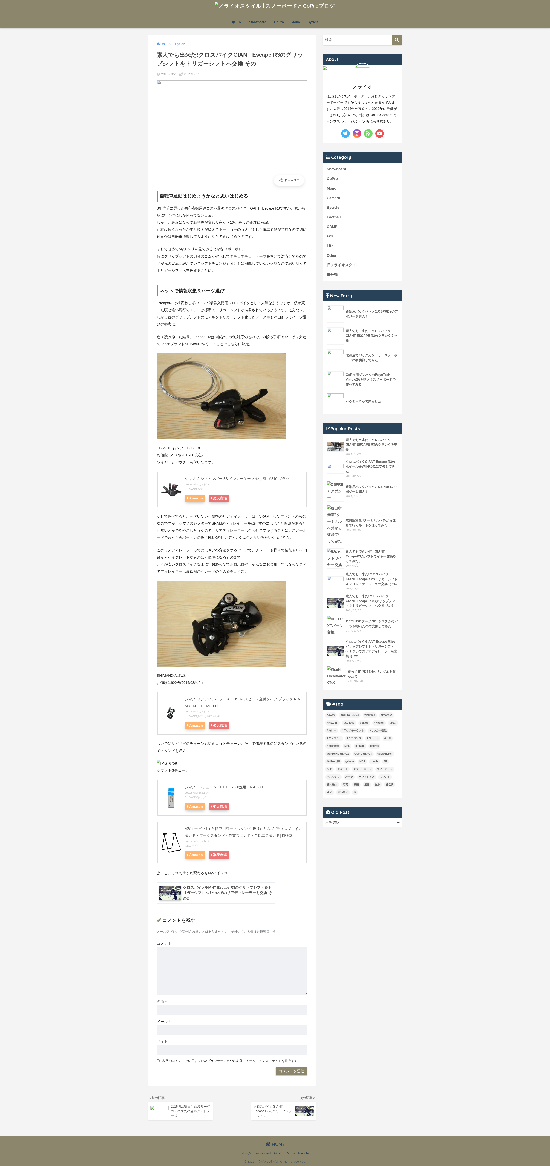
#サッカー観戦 (378, 730)
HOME (277, 1144)
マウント (385, 776)
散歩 (377, 784)
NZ (385, 761)
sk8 (330, 236)
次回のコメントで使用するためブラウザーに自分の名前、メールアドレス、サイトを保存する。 (231, 1061)
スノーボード (385, 769)
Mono (295, 22)
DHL (347, 745)
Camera (333, 198)
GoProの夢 (333, 761)
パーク (349, 776)
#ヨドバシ (373, 738)
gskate (349, 761)
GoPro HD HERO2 (338, 753)
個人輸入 (332, 784)
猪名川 (390, 784)
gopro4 (374, 745)
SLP (329, 769)
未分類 (332, 275)
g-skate (360, 745)
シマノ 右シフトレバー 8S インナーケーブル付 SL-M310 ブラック (239, 479)
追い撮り (343, 792)
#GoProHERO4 (350, 715)
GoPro (279, 22)
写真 (345, 784)
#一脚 (387, 738)
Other (331, 256)
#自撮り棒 (333, 745)
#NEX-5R (332, 722)
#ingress (369, 715)
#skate (364, 722)
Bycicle (312, 22)
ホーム (236, 22)
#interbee (386, 715)
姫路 (367, 784)
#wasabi (379, 722)
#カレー (331, 730)
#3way (331, 715)
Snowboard (257, 22)
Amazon (196, 498)
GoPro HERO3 (363, 753)
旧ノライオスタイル (343, 265)
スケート (343, 769)
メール (163, 1022)
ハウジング (333, 776)
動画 (356, 784)
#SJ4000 (349, 722)
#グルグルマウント (353, 730)
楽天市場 (220, 498)
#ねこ (393, 722)
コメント (164, 943)
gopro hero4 (384, 753)
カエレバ (204, 484)
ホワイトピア (366, 776)
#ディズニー (334, 738)
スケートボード (362, 769)
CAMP (332, 227)
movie (374, 761)
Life (330, 246)
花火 (329, 792)
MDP (362, 761)
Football (334, 217)
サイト (162, 1042)
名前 (162, 1002)
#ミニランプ (354, 738)
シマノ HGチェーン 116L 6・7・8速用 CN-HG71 (224, 787)
